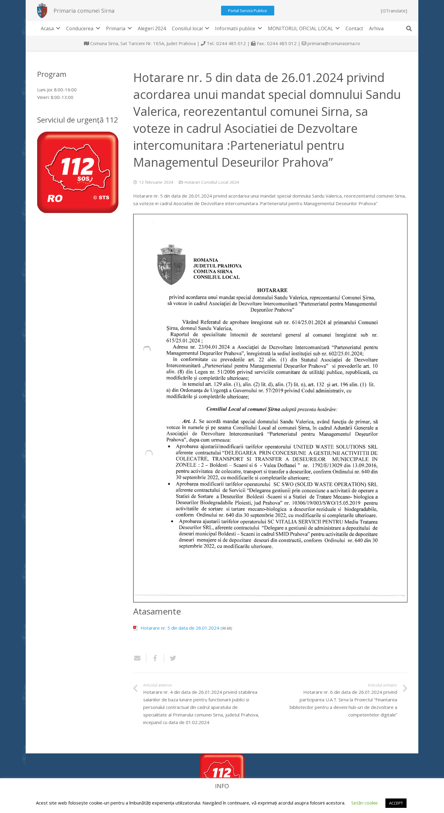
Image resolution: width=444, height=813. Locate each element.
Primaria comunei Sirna (83, 10)
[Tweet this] (170, 658)
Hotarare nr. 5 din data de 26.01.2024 (179, 628)
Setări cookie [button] (364, 803)
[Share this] (155, 658)
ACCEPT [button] (396, 803)
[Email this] (139, 658)
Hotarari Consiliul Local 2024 (212, 182)
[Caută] (409, 28)
